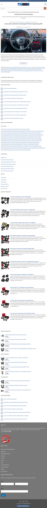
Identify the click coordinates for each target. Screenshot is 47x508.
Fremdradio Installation (17, 70)
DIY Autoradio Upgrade (28, 69)
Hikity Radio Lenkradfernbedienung (15, 144)
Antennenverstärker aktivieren (37, 68)
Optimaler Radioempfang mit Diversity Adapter (21, 146)
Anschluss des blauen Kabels (5, 68)
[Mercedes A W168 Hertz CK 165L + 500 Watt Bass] (5, 200)
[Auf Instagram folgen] (4, 431)
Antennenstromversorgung (27, 68)
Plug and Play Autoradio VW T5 (18, 148)
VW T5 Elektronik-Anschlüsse (25, 149)
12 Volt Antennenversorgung (40, 67)
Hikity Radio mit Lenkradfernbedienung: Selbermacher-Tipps (16, 91)
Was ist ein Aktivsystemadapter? (10, 88)
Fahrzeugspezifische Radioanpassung (7, 70)
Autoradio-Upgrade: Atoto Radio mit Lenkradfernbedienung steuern (17, 101)
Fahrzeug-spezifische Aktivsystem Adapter (19, 142)
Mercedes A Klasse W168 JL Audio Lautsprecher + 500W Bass (22, 222)
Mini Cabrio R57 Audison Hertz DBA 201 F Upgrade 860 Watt (22, 235)
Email (2, 488)
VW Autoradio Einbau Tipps (6, 170)
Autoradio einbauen (4, 136)
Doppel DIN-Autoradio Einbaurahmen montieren (13, 118)
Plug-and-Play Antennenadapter (38, 70)
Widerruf (2, 469)
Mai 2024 (3, 177)
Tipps (2, 462)
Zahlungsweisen (4, 471)
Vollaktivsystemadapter (15, 149)
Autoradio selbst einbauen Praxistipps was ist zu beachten (15, 111)
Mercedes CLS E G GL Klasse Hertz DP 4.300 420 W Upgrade (22, 313)
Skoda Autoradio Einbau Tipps (7, 168)
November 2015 (4, 184)
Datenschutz (3, 451)
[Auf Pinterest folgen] (10, 431)
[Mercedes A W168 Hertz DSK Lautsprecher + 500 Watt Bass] (5, 213)
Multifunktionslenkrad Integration (6, 146)
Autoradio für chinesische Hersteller (14, 136)
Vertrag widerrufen (4, 467)
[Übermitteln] (45, 8)
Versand (8, 337)
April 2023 (3, 182)
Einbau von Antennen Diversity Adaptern (34, 140)
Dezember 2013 (4, 186)
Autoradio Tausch (24, 136)
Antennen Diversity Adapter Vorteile (37, 131)
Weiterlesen (23, 63)
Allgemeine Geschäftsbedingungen (8, 449)
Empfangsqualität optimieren (36, 69)
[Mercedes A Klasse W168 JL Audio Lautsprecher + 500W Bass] (5, 226)
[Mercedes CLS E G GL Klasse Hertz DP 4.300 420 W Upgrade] (5, 317)
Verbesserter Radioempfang (5, 71)
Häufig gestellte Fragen (5, 453)
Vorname (2, 485)
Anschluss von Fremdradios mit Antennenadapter (9, 131)
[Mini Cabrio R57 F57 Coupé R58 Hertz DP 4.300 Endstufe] (5, 291)
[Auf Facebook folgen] (2, 431)
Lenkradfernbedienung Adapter (33, 144)
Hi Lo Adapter (24, 144)
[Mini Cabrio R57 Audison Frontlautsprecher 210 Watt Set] (5, 278)
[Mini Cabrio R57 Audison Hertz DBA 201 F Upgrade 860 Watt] (5, 239)
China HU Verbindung (17, 138)
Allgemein (8, 67)
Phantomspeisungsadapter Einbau (26, 70)
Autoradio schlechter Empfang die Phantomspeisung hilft (23, 24)
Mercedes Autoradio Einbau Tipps (7, 164)
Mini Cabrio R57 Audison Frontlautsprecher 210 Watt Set (22, 274)
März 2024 (3, 179)
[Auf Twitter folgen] (6, 431)
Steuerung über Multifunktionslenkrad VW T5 (37, 148)
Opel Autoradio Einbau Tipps (6, 166)
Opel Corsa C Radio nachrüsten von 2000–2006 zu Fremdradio (16, 105)
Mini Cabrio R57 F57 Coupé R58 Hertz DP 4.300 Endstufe (22, 287)
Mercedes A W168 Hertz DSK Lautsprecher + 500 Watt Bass (22, 209)
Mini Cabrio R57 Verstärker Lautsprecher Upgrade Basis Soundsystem (24, 261)
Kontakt (2, 458)
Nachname (17, 485)
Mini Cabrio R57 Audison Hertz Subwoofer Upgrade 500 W (22, 248)
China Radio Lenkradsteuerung (36, 138)
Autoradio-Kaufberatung (36, 133)
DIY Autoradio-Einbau (14, 140)
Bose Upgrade (10, 138)
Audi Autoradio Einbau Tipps (15, 67)
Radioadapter (26, 148)
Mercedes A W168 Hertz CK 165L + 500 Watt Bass (20, 196)
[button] (1, 4)
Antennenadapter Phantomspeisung (16, 68)
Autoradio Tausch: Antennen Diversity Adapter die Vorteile (15, 108)
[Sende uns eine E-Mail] (8, 431)
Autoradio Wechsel (11, 69)
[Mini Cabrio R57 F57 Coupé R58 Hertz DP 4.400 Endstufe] (5, 304)
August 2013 (3, 188)
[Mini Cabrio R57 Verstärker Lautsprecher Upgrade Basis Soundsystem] (5, 265)
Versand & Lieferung (5, 464)
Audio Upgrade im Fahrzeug (26, 133)
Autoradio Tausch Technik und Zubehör (34, 136)
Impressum (3, 455)
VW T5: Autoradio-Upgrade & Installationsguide (13, 98)
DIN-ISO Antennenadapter (19, 69)
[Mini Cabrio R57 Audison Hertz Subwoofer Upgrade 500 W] (5, 252)
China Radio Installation (26, 138)
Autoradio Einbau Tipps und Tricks (25, 67)
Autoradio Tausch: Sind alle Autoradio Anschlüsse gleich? (15, 114)
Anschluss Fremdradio (25, 129)
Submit (3, 495)
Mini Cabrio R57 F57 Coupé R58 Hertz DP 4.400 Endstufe (22, 300)
